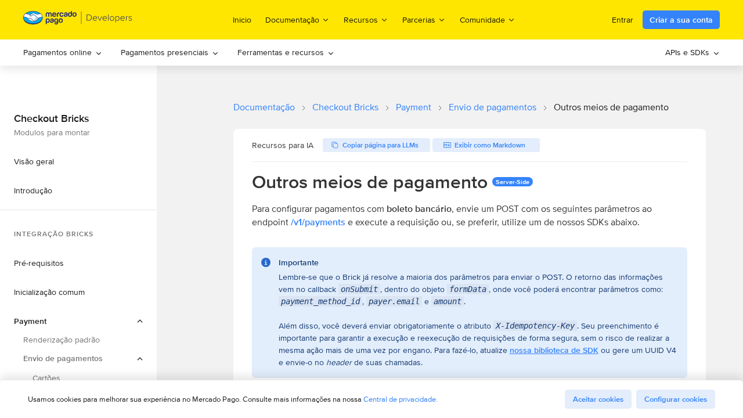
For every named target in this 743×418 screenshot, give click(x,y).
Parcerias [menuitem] (418, 19)
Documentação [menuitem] (292, 19)
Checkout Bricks (345, 107)
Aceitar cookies (598, 399)
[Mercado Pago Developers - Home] (78, 20)
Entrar (622, 20)
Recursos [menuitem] (361, 19)
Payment (413, 107)
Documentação (264, 107)
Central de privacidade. (400, 399)
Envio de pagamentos (492, 107)
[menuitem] (62, 52)
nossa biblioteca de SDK (554, 350)
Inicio (242, 20)
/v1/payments (318, 222)
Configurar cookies (675, 399)
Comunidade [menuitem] (482, 19)
